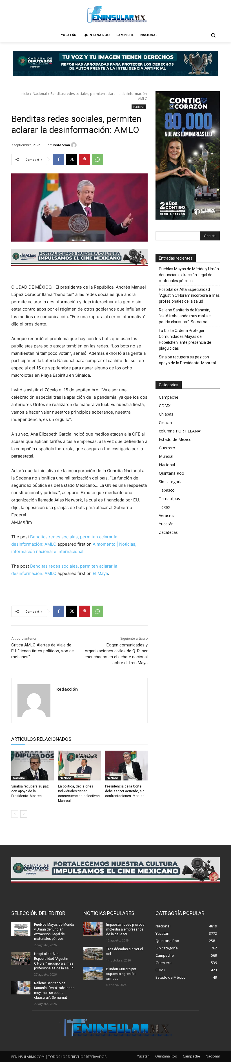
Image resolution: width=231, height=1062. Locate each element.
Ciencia (165, 422)
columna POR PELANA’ (180, 431)
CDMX (164, 405)
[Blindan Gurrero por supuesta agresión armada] (93, 973)
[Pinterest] (84, 159)
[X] (71, 159)
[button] (213, 35)
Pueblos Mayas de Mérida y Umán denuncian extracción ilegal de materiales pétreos (189, 275)
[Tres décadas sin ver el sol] (93, 953)
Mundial (166, 456)
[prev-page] (14, 814)
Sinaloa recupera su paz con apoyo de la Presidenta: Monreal (30, 791)
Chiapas (166, 414)
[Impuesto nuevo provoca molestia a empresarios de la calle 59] (93, 929)
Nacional (40, 93)
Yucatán (166, 523)
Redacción (61, 145)
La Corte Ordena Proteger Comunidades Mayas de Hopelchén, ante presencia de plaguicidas (185, 339)
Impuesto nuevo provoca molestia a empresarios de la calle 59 (125, 929)
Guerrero (167, 447)
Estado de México (175, 439)
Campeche (168, 397)
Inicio (25, 93)
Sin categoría (171, 481)
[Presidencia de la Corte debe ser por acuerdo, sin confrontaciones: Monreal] (126, 765)
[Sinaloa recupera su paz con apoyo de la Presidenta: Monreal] (32, 765)
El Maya (100, 573)
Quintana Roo (171, 473)
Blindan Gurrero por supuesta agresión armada (121, 974)
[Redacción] (74, 145)
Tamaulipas (169, 498)
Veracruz (167, 515)
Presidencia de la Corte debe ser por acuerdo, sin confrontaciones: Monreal (125, 791)
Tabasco (167, 490)
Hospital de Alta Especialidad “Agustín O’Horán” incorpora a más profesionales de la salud (189, 295)
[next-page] (23, 814)
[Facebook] (58, 159)
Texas (164, 507)
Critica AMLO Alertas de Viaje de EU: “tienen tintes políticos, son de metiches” (42, 650)
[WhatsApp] (97, 159)
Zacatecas (168, 532)
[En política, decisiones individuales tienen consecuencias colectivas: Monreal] (79, 765)
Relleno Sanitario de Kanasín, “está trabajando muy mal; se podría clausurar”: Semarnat (185, 316)
